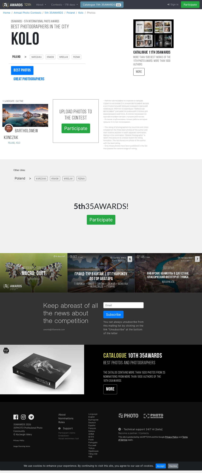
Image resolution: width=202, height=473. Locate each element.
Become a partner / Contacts (133, 433)
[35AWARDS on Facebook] (15, 418)
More (139, 71)
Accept (160, 466)
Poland (16, 57)
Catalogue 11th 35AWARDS (101, 4)
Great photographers (29, 79)
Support (68, 428)
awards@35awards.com (54, 329)
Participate (190, 4)
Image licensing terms (21, 446)
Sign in (174, 4)
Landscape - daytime (14, 101)
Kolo (18, 143)
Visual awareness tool (68, 438)
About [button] (40, 4)
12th (27, 4)
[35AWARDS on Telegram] (31, 418)
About (62, 414)
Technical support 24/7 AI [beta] (143, 429)
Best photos (22, 70)
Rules (61, 422)
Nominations (65, 418)
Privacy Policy (18, 440)
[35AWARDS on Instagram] (23, 418)
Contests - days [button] (63, 4)
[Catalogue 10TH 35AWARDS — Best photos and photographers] (42, 369)
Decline (173, 466)
